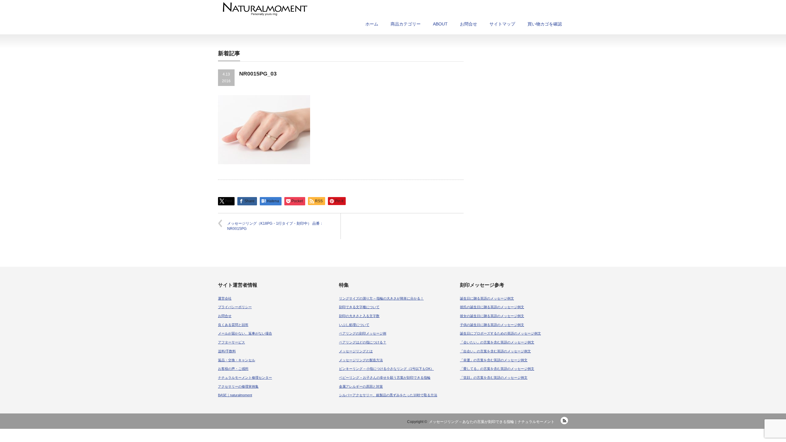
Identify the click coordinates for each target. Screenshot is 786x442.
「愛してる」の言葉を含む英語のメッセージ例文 (497, 368)
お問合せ (468, 23)
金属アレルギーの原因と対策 (361, 386)
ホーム (371, 23)
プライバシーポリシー (235, 307)
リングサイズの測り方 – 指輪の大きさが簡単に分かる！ (381, 298)
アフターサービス (231, 342)
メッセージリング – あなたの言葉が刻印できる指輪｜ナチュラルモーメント (491, 422)
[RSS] (564, 420)
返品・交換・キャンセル (236, 360)
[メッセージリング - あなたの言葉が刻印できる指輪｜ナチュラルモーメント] (345, 9)
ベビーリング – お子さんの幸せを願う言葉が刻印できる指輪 (384, 377)
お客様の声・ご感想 (233, 368)
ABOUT (440, 23)
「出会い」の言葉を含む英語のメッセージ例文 (495, 351)
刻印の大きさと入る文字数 (359, 316)
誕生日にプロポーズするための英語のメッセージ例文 (500, 333)
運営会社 (225, 298)
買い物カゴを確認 (544, 23)
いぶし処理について (354, 325)
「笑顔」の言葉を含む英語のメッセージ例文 (493, 377)
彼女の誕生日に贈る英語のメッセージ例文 (492, 316)
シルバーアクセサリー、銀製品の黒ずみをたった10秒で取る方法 (388, 395)
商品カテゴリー (406, 23)
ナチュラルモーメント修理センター (245, 377)
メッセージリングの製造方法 (361, 360)
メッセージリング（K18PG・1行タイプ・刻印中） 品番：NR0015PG (275, 226)
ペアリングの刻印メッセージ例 (362, 333)
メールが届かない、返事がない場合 (245, 333)
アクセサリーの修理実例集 (238, 386)
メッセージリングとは (356, 351)
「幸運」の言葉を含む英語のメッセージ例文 (493, 360)
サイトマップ (502, 23)
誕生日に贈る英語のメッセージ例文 (487, 298)
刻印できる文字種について (359, 307)
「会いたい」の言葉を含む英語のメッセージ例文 (497, 342)
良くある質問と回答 (233, 325)
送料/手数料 (227, 351)
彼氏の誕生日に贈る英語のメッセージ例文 (492, 307)
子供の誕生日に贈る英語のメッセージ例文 (492, 325)
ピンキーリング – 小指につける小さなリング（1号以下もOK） (386, 368)
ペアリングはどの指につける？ (362, 342)
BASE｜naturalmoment (235, 395)
